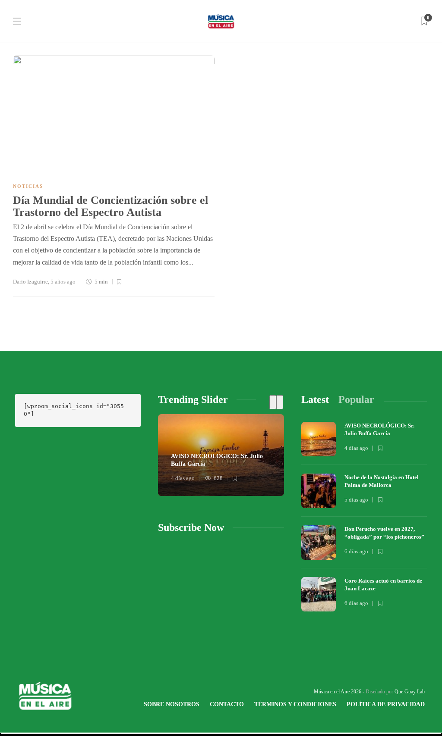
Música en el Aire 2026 (337, 692)
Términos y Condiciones (295, 704)
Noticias (28, 186)
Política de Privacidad (386, 704)
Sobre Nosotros (171, 704)
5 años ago (63, 281)
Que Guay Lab (410, 692)
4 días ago (183, 478)
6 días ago (356, 551)
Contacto (227, 704)
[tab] (315, 399)
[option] (221, 455)
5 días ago (356, 499)
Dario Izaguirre (30, 281)
